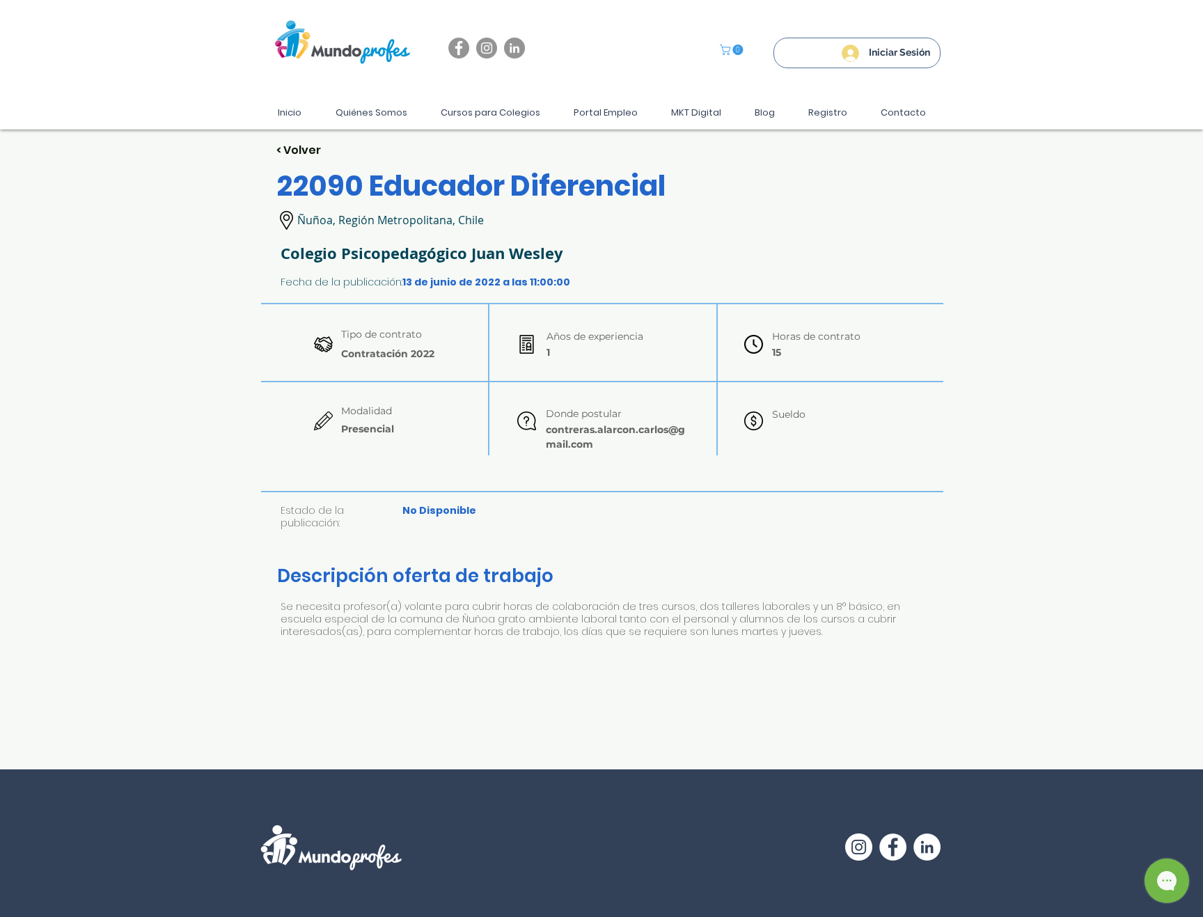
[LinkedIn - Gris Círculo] (514, 48)
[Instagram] (486, 48)
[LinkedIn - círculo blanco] (927, 847)
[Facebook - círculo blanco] (892, 847)
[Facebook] (458, 48)
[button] (733, 50)
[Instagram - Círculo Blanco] (858, 847)
